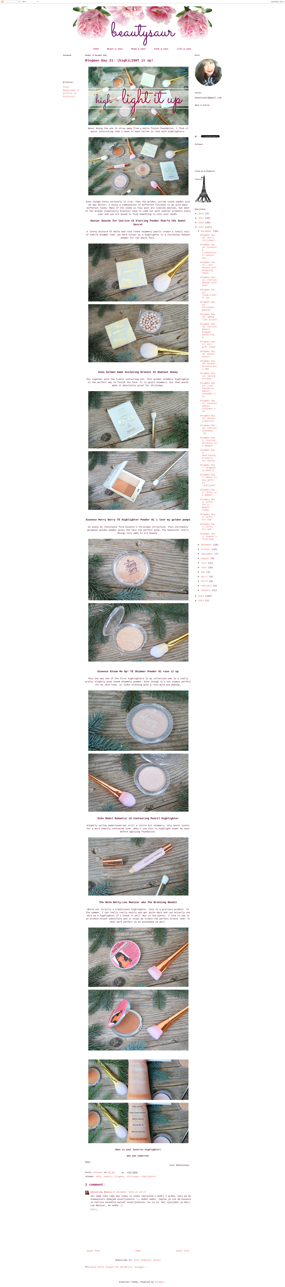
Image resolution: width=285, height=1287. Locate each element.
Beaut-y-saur (115, 49)
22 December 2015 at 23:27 (129, 1192)
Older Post (182, 1251)
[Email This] (128, 1172)
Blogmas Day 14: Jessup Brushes (207, 376)
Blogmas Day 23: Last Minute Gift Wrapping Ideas (208, 267)
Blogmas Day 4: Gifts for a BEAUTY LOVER (207, 504)
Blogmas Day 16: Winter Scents (207, 354)
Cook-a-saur (161, 49)
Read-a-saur (138, 49)
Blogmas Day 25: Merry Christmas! (207, 238)
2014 (201, 596)
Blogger (160, 1282)
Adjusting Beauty (101, 1192)
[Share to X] (132, 1172)
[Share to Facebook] (134, 1172)
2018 (201, 213)
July (204, 563)
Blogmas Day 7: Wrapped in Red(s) (207, 468)
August (205, 558)
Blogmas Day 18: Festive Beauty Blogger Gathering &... (208, 331)
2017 (201, 218)
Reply (94, 1209)
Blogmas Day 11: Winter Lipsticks (207, 418)
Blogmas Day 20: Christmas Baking (207, 306)
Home (96, 49)
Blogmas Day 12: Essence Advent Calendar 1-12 (208, 406)
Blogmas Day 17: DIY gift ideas (207, 344)
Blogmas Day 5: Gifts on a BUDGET (208, 492)
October (206, 549)
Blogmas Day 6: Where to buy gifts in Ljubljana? (208, 480)
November (207, 545)
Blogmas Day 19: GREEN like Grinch (208, 317)
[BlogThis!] (130, 1172)
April (205, 576)
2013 (201, 600)
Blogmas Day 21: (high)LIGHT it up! (208, 293)
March (205, 581)
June (204, 567)
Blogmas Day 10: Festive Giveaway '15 (208, 429)
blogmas (119, 1176)
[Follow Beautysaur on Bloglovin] (203, 202)
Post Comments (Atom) (147, 1260)
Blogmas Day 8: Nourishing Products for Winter (207, 455)
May (203, 572)
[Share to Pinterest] (136, 1172)
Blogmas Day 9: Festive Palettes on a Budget (208, 441)
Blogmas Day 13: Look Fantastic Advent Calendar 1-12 (208, 390)
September (207, 554)
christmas (133, 1176)
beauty (108, 1176)
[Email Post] (122, 1172)
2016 (201, 222)
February (207, 586)
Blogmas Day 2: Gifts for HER (207, 527)
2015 (98, 1176)
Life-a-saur (184, 49)
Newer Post (93, 1251)
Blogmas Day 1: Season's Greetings (208, 536)
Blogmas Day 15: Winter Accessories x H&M (208, 365)
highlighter (148, 1176)
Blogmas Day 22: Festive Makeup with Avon (208, 281)
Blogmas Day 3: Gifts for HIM (207, 517)
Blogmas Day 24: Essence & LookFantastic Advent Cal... (208, 251)
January (206, 590)
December (207, 231)
